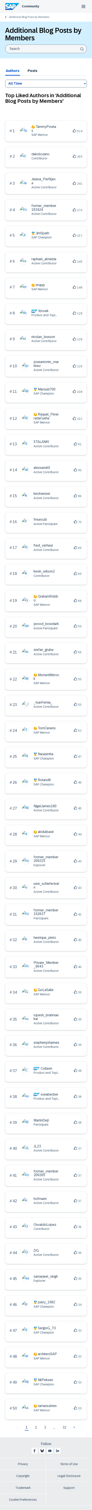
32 (64, 1427)
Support (69, 1487)
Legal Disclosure (69, 1476)
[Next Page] (74, 1427)
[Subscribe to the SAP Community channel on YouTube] (50, 1451)
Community (30, 6)
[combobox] (46, 48)
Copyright (23, 1476)
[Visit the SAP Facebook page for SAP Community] (34, 1451)
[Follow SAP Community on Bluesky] (42, 1451)
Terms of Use (69, 1464)
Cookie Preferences (23, 1499)
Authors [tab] (12, 71)
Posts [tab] (32, 71)
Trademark (23, 1487)
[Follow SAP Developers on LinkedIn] (57, 1451)
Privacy (23, 1464)
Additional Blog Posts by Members (29, 17)
